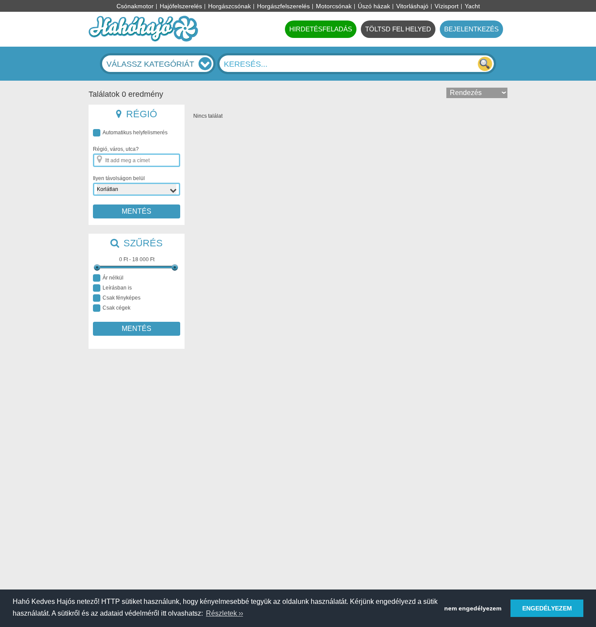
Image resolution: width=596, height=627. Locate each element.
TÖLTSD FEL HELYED (398, 29)
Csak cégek (116, 308)
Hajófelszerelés (181, 6)
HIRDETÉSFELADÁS (320, 29)
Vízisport (447, 6)
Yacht (472, 6)
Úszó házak (374, 6)
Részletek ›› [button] (224, 613)
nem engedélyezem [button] (472, 608)
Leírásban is (117, 288)
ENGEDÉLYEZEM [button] (547, 608)
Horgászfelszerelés (283, 6)
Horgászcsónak (229, 6)
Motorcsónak (334, 6)
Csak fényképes (121, 298)
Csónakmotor (135, 6)
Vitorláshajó (412, 6)
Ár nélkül (113, 278)
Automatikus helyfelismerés (135, 132)
